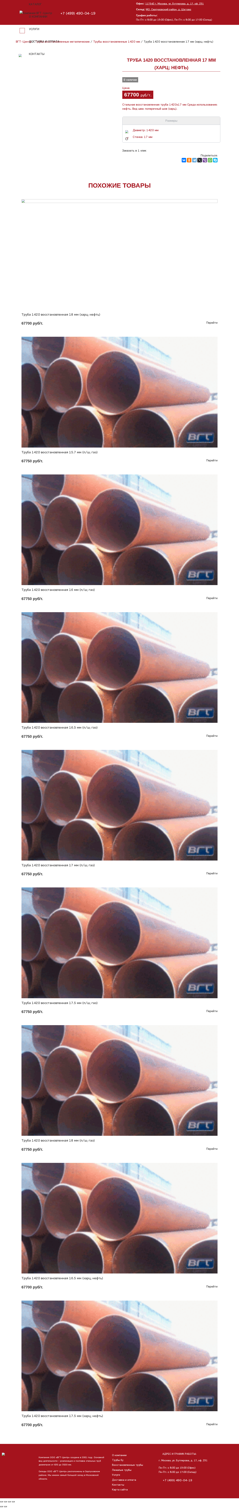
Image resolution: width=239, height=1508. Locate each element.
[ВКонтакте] (184, 160)
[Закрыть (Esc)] (1, 1501)
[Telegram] (194, 160)
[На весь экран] (9, 1501)
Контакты (36, 54)
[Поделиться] (5, 1501)
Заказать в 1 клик (134, 150)
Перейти (212, 322)
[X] (199, 160)
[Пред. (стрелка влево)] (1, 1506)
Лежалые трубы (121, 1470)
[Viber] (205, 160)
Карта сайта (120, 1489)
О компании (38, 16)
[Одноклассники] (189, 160)
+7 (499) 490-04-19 (177, 1480)
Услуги (34, 29)
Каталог (35, 4)
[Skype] (215, 160)
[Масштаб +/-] (13, 1501)
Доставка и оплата (44, 41)
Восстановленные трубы (127, 1465)
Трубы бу (117, 1460)
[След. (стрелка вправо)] (5, 1506)
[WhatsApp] (210, 160)
